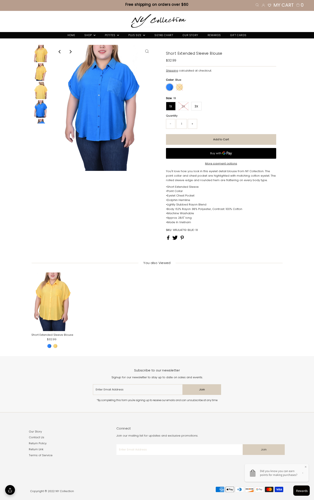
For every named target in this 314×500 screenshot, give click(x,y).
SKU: (169, 230)
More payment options (221, 163)
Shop (88, 35)
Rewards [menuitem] (214, 35)
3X (196, 106)
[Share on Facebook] (168, 239)
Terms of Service (41, 455)
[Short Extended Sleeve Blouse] (52, 301)
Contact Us (36, 437)
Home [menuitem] (71, 35)
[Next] (70, 51)
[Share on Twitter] (175, 239)
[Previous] (60, 51)
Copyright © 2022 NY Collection (52, 491)
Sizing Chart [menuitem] (163, 35)
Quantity (172, 116)
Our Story (35, 432)
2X (183, 106)
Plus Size (135, 35)
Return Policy (38, 443)
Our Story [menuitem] (190, 35)
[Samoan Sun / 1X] (55, 346)
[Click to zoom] (147, 51)
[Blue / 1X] (49, 346)
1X (170, 106)
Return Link (36, 449)
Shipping (172, 71)
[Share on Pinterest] (182, 239)
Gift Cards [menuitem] (238, 35)
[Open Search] (257, 5)
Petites (110, 35)
